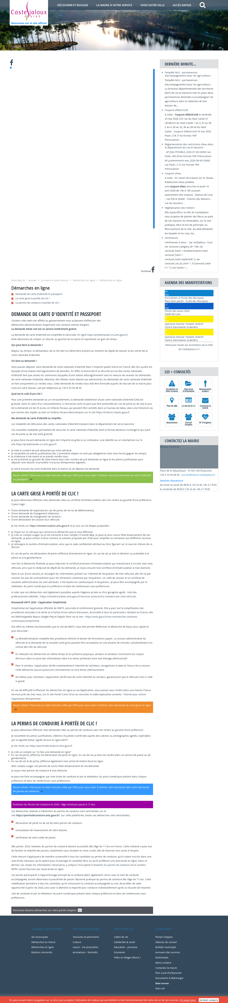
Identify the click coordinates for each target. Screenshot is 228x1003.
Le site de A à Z (188, 405)
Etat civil (160, 988)
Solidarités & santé (124, 942)
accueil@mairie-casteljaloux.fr (198, 474)
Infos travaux (162, 983)
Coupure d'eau (173, 173)
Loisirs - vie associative (85, 947)
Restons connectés (41, 952)
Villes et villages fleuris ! (127, 957)
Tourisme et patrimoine (86, 937)
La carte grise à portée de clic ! (33, 298)
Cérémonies (171, 237)
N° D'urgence (205, 422)
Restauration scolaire (205, 389)
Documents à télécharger (169, 978)
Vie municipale (39, 937)
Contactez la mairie (205, 406)
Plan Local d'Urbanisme (168, 972)
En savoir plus (188, 1000)
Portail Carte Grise (64, 694)
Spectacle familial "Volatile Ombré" (184, 323)
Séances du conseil (166, 942)
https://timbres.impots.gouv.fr (113, 412)
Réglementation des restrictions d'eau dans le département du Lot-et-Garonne (189, 146)
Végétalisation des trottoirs (180, 207)
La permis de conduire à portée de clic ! (38, 302)
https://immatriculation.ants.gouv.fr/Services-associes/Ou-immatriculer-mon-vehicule (88, 596)
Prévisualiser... (173, 139)
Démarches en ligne (42, 947)
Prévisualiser (204, 156)
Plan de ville (172, 405)
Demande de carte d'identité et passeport (39, 294)
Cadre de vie (121, 937)
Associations (171, 422)
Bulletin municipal (165, 947)
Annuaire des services (167, 952)
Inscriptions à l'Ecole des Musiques (184, 297)
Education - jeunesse (125, 947)
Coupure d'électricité (176, 110)
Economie (119, 952)
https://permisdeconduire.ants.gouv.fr (51, 745)
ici (31, 479)
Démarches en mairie (43, 942)
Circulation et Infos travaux (172, 389)
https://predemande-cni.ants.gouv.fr (107, 334)
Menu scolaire (163, 962)
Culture (77, 942)
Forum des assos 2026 (177, 310)
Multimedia (161, 957)
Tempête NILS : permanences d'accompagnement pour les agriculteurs (188, 74)
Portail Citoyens (188, 423)
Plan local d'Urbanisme (188, 389)
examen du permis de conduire (112, 864)
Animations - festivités (85, 952)
